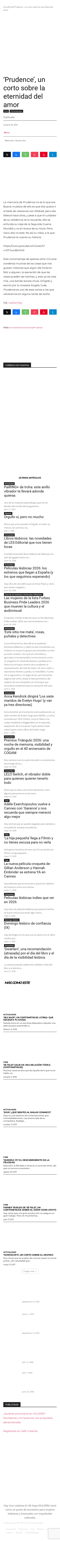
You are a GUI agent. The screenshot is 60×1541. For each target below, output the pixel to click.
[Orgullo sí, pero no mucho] (11, 1372)
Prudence (38, 327)
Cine (11, 7)
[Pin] (43, 154)
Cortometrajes (16, 111)
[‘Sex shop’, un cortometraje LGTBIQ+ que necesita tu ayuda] (30, 998)
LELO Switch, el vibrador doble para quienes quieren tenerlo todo (27, 778)
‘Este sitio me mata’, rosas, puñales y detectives (24, 634)
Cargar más (28, 1271)
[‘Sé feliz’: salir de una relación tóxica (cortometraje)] (30, 1046)
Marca (7, 132)
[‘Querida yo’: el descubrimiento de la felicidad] (30, 1141)
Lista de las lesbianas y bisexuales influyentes (23, 594)
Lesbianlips (15, 302)
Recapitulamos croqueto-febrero (39, 1310)
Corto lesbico (14, 327)
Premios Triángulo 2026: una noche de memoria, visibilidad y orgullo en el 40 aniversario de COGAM (28, 746)
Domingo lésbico (11, 920)
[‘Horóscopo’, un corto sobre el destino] (30, 1236)
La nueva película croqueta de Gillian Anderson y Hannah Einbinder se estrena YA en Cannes (27, 870)
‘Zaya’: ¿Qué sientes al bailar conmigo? (27, 1112)
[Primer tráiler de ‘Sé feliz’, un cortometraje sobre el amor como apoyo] (30, 1188)
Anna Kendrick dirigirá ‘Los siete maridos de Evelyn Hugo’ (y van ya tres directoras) (29, 700)
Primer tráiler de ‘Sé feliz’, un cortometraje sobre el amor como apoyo (29, 1208)
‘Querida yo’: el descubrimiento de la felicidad (26, 1161)
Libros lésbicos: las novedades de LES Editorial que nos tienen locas (28, 542)
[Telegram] (52, 154)
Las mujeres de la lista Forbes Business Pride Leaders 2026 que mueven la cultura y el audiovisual (27, 604)
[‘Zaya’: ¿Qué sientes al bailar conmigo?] (30, 1093)
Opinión (8, 513)
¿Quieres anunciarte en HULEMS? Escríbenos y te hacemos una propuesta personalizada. (28, 1418)
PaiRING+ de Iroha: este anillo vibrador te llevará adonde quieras (27, 491)
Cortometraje (27, 327)
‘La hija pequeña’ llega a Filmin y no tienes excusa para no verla (28, 840)
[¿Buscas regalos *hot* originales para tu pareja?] (11, 1298)
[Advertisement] (30, 43)
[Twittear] (7, 154)
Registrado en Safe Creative (20, 1431)
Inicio (5, 7)
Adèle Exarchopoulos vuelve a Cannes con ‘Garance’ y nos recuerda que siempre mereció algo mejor (27, 810)
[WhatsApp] (25, 154)
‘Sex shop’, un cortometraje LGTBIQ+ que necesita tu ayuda (28, 1018)
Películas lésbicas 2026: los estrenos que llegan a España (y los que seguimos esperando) (28, 572)
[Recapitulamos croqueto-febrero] (11, 1314)
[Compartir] (16, 154)
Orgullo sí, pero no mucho (24, 517)
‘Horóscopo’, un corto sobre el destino (28, 1254)
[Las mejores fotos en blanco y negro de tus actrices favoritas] (11, 1329)
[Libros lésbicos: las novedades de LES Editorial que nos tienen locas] (11, 1388)
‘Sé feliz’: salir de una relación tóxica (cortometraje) (26, 1065)
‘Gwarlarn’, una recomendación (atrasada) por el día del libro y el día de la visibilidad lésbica (29, 953)
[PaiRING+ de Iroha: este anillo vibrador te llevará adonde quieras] (11, 1355)
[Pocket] (34, 154)
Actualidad (9, 483)
